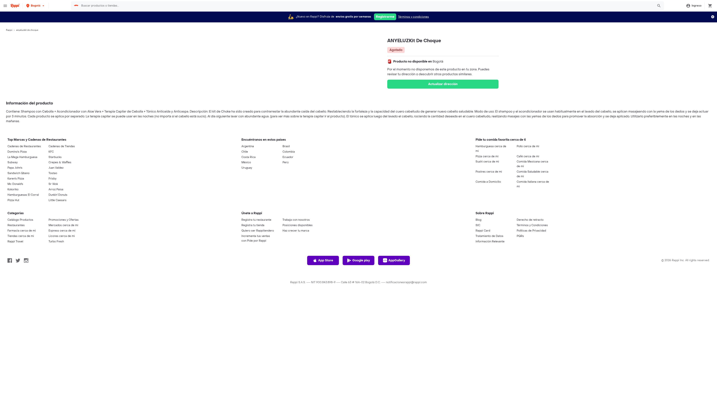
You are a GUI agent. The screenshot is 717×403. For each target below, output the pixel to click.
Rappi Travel (15, 241)
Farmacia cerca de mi (21, 230)
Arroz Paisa (56, 189)
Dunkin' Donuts (58, 195)
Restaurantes (16, 225)
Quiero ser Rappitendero (257, 230)
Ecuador (288, 157)
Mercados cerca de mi (63, 225)
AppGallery (396, 260)
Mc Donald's (15, 184)
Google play (361, 260)
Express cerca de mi (62, 230)
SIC (478, 225)
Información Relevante (490, 241)
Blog (478, 220)
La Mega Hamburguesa (22, 157)
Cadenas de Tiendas (62, 146)
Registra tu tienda (252, 225)
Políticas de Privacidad (531, 230)
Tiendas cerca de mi (20, 236)
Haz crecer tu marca (296, 230)
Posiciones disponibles (298, 225)
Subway (12, 162)
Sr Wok (53, 184)
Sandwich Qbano (18, 173)
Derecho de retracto (530, 220)
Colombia (289, 152)
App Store (325, 260)
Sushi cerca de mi (487, 161)
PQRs (520, 236)
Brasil (286, 146)
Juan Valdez (56, 168)
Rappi (9, 30)
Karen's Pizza (15, 178)
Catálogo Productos (20, 220)
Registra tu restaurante (256, 220)
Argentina (247, 146)
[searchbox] (366, 5)
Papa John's (14, 168)
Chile (244, 152)
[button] (36, 6)
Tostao (53, 173)
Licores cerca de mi (62, 236)
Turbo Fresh (56, 241)
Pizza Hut (13, 200)
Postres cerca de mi (489, 172)
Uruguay (246, 168)
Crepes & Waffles (60, 162)
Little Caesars (57, 200)
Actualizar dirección (443, 84)
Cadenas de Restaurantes (24, 146)
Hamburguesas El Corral (23, 195)
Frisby (52, 178)
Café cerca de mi (528, 156)
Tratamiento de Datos (489, 236)
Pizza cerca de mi (487, 156)
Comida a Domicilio (488, 182)
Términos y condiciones (413, 17)
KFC (51, 152)
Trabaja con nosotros (296, 220)
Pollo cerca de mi (528, 146)
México (246, 162)
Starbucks (55, 157)
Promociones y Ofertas (64, 220)
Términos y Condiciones (532, 225)
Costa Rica (248, 157)
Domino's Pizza (17, 152)
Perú (285, 162)
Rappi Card (483, 230)
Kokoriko (12, 189)
